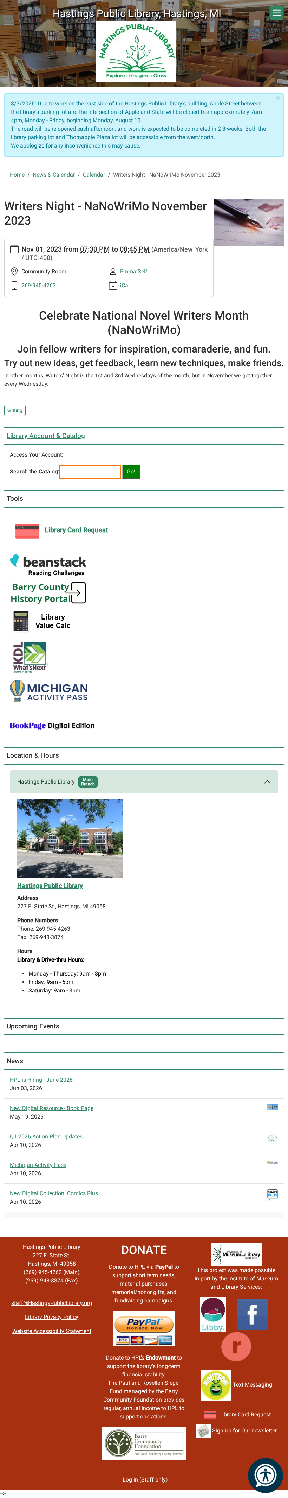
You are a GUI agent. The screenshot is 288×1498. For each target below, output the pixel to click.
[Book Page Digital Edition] (52, 725)
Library (228, 1414)
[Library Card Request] (210, 1414)
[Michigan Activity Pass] (48, 690)
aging (265, 1384)
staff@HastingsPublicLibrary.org (51, 1303)
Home (17, 174)
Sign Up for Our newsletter (244, 1430)
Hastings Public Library (56, 781)
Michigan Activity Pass (38, 1165)
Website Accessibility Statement (51, 1331)
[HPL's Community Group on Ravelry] (236, 1346)
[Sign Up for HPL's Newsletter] (203, 1430)
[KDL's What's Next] (29, 655)
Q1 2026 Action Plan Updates (46, 1136)
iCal (125, 285)
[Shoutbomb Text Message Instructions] (216, 1384)
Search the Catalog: (34, 471)
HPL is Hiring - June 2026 (41, 1079)
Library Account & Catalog (46, 436)
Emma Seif (134, 271)
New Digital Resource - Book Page (51, 1108)
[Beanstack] (48, 564)
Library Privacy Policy (51, 1317)
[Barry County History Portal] (48, 592)
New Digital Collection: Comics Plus (54, 1193)
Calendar (94, 174)
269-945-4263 (38, 285)
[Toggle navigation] (276, 13)
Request (260, 1414)
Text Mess (244, 1384)
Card (243, 1414)
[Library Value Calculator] (43, 621)
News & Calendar (54, 174)
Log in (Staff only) (145, 1479)
